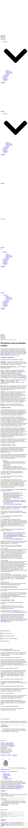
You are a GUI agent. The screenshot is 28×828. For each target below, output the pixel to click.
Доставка (5, 76)
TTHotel (5, 80)
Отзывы (5, 77)
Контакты (5, 79)
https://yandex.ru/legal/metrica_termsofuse (16, 500)
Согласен (3, 790)
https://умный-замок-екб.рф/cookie (19, 611)
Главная (2, 339)
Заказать (3, 82)
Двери (7, 74)
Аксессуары (9, 71)
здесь (17, 731)
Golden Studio (4, 771)
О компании (6, 75)
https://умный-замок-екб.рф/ (20, 377)
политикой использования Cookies (16, 786)
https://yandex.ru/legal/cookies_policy (15, 495)
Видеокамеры (9, 72)
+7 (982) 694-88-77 (9, 744)
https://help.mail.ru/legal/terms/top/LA (15, 535)
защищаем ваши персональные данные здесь (11, 788)
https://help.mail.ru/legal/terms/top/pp (15, 538)
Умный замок (6, 773)
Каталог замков (6, 775)
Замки (7, 70)
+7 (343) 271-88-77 (9, 742)
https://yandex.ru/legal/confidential (14, 504)
